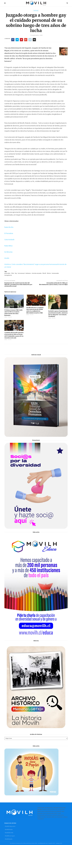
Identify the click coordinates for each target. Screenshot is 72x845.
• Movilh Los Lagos (9, 836)
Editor (5, 317)
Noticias (36, 10)
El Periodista (8, 233)
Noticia (49, 273)
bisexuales (7, 273)
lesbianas (28, 273)
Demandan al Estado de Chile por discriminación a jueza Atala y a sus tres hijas (53, 283)
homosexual (21, 273)
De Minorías (8, 252)
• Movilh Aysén (8, 839)
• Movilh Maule (8, 829)
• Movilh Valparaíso (9, 826)
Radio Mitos (8, 246)
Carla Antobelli (9, 240)
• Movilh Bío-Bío (8, 832)
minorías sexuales (37, 273)
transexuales (55, 273)
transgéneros (8, 275)
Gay (16, 273)
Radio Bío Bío (8, 227)
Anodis (6, 258)
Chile (12, 273)
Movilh (44, 273)
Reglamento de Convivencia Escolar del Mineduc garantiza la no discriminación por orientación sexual (18, 284)
